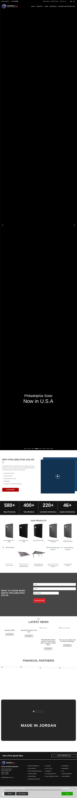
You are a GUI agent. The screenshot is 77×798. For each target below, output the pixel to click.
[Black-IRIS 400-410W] (38, 531)
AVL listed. (6, 481)
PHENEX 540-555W (67, 541)
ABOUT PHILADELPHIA (33, 765)
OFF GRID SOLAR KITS (50, 773)
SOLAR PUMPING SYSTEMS (52, 776)
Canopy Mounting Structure (68, 565)
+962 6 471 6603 (4, 772)
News (46, 6)
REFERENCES (65, 765)
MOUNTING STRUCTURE (34, 779)
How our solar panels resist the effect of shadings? (67, 640)
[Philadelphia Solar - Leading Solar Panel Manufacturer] (9, 6)
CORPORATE (48, 771)
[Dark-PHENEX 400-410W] (23, 531)
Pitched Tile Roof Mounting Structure (23, 565)
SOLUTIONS (48, 765)
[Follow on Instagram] (12, 1)
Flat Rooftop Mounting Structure (53, 565)
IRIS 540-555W (9, 565)
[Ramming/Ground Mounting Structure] (38, 554)
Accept (67, 793)
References (53, 6)
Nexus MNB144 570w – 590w (9, 541)
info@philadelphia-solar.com (7, 777)
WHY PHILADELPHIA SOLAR (35, 771)
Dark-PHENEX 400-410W (23, 541)
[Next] (74, 225)
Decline (10, 793)
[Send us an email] (15, 1)
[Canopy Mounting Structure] (67, 554)
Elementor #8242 (10, 630)
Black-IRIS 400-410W (38, 540)
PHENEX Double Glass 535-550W (53, 541)
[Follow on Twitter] (14, 1)
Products (39, 6)
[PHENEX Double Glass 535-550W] (53, 531)
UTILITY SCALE (48, 768)
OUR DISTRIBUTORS (67, 773)
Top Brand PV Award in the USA (29, 631)
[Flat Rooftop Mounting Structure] (53, 554)
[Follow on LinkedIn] (17, 1)
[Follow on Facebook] (11, 1)
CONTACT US (63, 1)
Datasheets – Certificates (50, 1)
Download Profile (39, 600)
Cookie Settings (22, 793)
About (33, 6)
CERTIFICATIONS (32, 773)
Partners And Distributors (66, 6)
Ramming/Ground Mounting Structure (38, 565)
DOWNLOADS (65, 768)
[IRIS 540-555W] (9, 554)
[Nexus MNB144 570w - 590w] (9, 531)
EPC (63, 771)
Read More (64, 790)
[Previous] (3, 225)
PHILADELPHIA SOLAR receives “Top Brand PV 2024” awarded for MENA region (48, 642)
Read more (9, 634)
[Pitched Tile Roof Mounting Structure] (23, 554)
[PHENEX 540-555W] (67, 531)
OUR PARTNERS (66, 776)
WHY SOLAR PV (32, 768)
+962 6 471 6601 (4, 774)
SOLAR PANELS (32, 776)
